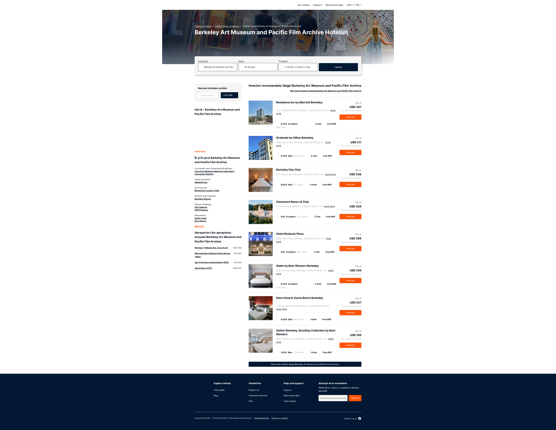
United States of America (227, 26)
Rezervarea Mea (334, 4)
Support (317, 4)
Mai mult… (200, 226)
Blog (216, 395)
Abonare (355, 398)
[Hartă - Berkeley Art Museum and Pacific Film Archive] (218, 133)
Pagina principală (203, 26)
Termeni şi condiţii (279, 418)
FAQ (251, 401)
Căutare (338, 67)
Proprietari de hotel (258, 395)
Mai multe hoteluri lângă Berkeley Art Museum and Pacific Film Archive (325, 91)
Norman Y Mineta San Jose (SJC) (211, 247)
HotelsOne (222, 418)
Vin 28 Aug (249, 67)
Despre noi (254, 390)
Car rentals (304, 4)
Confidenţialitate (261, 418)
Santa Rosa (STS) (203, 268)
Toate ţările (219, 390)
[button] (358, 4)
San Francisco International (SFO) (212, 262)
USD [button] (349, 4)
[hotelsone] (213, 5)
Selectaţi (350, 117)
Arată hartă (200, 151)
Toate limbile (290, 401)
